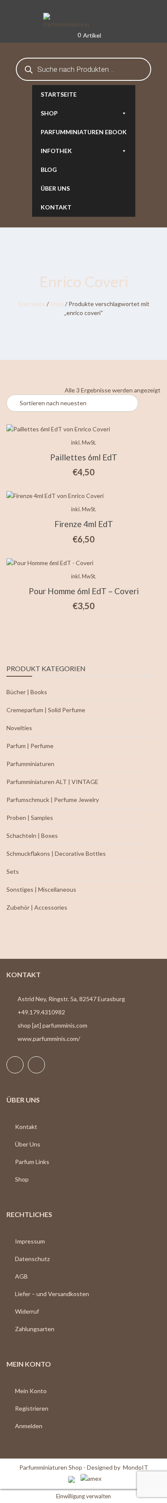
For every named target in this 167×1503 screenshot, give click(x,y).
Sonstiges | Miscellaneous (41, 889)
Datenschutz (32, 1258)
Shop (49, 113)
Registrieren (31, 1408)
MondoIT (135, 1467)
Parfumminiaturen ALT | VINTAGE (52, 781)
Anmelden (28, 1425)
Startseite (59, 94)
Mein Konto (31, 1390)
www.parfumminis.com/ (49, 1038)
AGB (21, 1276)
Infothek (56, 150)
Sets (12, 871)
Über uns (55, 188)
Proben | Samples (29, 817)
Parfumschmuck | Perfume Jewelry (52, 799)
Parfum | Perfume (30, 745)
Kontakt (56, 207)
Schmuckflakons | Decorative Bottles (56, 853)
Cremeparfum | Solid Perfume (45, 709)
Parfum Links (32, 1161)
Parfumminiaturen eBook (84, 132)
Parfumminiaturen (30, 763)
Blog (49, 169)
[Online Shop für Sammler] (83, 21)
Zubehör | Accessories (36, 907)
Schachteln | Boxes (32, 835)
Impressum (30, 1241)
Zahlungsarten (34, 1328)
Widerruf (27, 1311)
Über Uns (27, 1144)
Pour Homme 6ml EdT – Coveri (84, 591)
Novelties (19, 727)
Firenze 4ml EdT (83, 524)
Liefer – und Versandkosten (52, 1293)
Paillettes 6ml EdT (83, 457)
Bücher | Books (26, 692)
